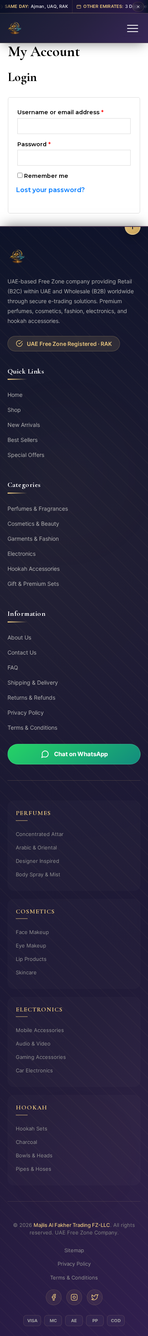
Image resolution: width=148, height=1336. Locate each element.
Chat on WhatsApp (81, 754)
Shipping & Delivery (32, 682)
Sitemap (74, 1250)
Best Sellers (22, 439)
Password (47, 143)
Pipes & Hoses (33, 1169)
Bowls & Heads (34, 1155)
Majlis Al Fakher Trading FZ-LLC (72, 1225)
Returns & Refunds (31, 697)
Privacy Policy (25, 712)
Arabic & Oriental (36, 847)
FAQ (12, 667)
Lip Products (31, 959)
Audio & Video (33, 1043)
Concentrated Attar (40, 834)
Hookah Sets (31, 1128)
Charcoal (26, 1142)
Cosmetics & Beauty (33, 523)
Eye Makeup (31, 945)
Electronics (21, 553)
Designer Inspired (37, 861)
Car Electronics (34, 1070)
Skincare (26, 972)
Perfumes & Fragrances (37, 508)
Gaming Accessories (41, 1057)
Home (14, 394)
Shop (14, 409)
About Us (19, 637)
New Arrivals (23, 424)
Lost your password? (50, 190)
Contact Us (21, 652)
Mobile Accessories (40, 1030)
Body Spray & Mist (38, 874)
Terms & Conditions (32, 727)
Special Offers (25, 454)
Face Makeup (32, 932)
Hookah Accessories (33, 568)
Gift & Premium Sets (33, 583)
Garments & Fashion (33, 538)
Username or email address (74, 111)
